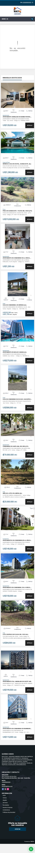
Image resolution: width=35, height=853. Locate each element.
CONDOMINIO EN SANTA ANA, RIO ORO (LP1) (15, 446)
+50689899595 (27, 2)
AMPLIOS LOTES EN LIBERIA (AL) (12, 493)
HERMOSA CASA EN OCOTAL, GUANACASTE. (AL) (17, 164)
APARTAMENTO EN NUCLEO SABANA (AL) (14, 352)
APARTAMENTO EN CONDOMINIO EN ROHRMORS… (17, 728)
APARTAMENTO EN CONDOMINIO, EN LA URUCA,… (17, 587)
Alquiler (5, 800)
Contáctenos (6, 810)
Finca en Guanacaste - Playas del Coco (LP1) (17, 211)
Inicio (4, 795)
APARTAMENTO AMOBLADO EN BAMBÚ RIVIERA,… (17, 117)
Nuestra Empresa (7, 807)
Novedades (6, 805)
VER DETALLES (17, 95)
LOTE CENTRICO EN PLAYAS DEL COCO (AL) (15, 634)
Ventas (5, 798)
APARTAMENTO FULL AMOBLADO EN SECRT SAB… (17, 681)
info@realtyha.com (7, 786)
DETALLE (29, 125)
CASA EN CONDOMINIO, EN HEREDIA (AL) (14, 305)
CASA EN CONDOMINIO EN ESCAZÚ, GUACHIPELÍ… (17, 399)
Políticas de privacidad (9, 812)
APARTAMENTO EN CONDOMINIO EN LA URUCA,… (17, 258)
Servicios (5, 802)
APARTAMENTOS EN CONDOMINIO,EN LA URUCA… (17, 540)
